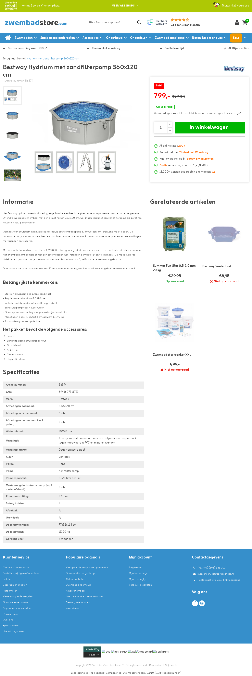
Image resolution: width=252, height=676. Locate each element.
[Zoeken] (139, 22)
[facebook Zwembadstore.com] (195, 603)
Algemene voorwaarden (17, 608)
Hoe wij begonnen (13, 631)
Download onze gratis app (81, 573)
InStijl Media (170, 665)
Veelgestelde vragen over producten (87, 568)
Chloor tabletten (75, 579)
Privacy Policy (11, 614)
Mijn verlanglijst (138, 579)
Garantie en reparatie (15, 602)
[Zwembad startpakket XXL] (175, 322)
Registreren (135, 568)
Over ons (8, 620)
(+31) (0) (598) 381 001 (211, 568)
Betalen (7, 579)
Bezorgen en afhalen (15, 585)
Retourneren (10, 591)
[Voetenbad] (224, 234)
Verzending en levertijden (18, 597)
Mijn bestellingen (139, 573)
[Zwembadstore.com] (11, 6)
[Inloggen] (237, 22)
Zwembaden (73, 608)
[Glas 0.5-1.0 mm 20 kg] (175, 234)
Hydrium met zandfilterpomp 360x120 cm (53, 58)
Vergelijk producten (140, 585)
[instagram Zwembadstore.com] (202, 603)
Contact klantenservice (16, 568)
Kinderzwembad (75, 591)
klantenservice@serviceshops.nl (215, 574)
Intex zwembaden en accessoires (85, 597)
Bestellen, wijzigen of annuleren (21, 573)
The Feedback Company (103, 673)
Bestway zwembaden (78, 602)
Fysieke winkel (11, 626)
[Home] (8, 38)
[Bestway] (234, 69)
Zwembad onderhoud (78, 585)
